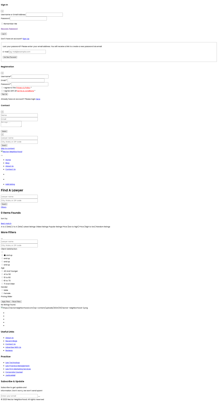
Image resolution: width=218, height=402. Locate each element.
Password (5, 18)
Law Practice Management (17, 365)
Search (4, 145)
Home (8, 159)
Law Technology (12, 362)
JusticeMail (10, 375)
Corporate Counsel (14, 372)
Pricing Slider (6, 296)
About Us (9, 166)
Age (2, 268)
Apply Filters (6, 301)
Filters (3, 207)
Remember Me (10, 23)
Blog (7, 163)
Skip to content (8, 148)
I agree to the (18, 87)
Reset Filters (16, 301)
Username (6, 76)
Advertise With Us (13, 347)
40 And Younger (11, 271)
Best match (6, 223)
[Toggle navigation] (2, 155)
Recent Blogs (11, 341)
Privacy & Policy (23, 87)
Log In (4, 34)
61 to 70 (7, 280)
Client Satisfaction (9, 249)
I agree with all (19, 91)
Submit (4, 131)
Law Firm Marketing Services (18, 369)
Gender (4, 287)
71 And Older (9, 284)
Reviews (9, 350)
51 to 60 (7, 277)
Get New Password (10, 57)
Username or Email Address (13, 14)
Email (4, 80)
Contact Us (10, 169)
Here (38, 99)
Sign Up (26, 38)
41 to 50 (7, 274)
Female (7, 293)
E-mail (6, 51)
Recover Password (9, 28)
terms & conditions (25, 91)
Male (6, 290)
